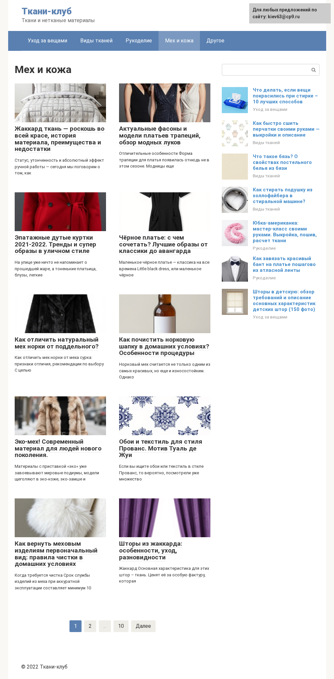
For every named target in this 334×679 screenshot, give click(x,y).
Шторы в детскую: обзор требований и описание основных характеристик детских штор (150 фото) (284, 300)
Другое (215, 40)
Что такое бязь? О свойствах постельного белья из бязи (282, 162)
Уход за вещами (47, 40)
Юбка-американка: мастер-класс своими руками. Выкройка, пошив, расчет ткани (285, 232)
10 (121, 626)
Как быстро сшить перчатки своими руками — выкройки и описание (286, 129)
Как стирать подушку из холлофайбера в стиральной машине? (282, 195)
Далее (143, 626)
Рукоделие (139, 40)
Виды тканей (96, 40)
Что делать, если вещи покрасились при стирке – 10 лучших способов (285, 96)
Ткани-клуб (47, 11)
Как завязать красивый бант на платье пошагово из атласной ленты (284, 264)
